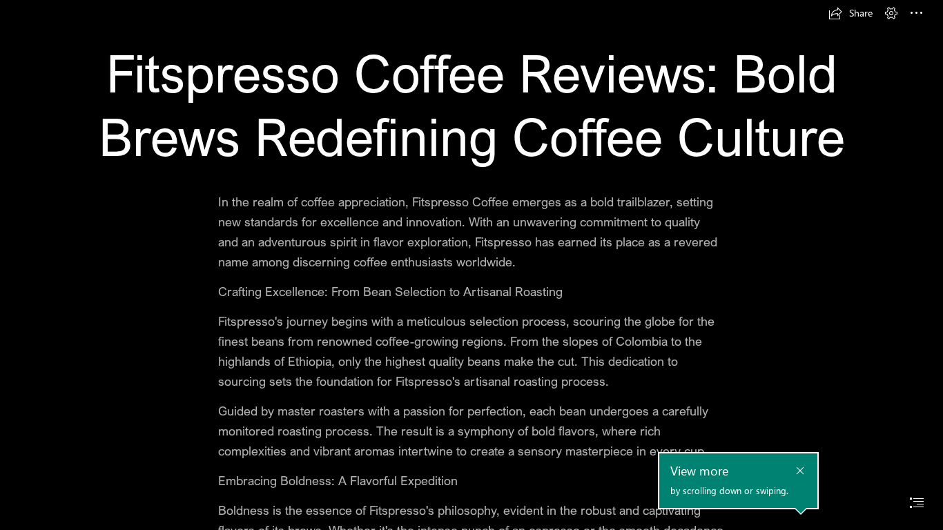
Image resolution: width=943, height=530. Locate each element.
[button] (850, 13)
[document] (471, 265)
